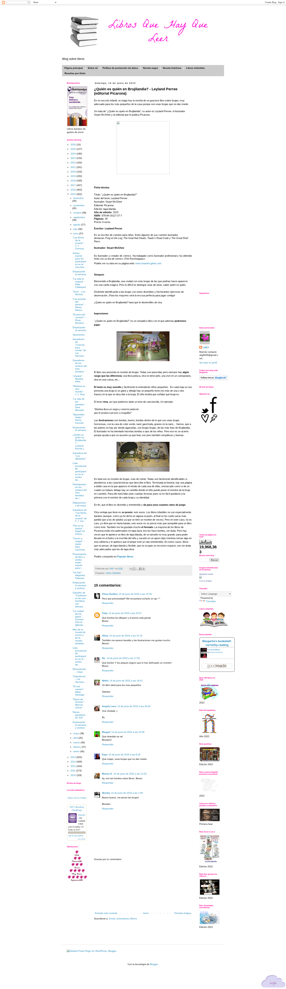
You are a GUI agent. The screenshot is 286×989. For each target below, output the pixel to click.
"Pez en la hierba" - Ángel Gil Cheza (79, 529)
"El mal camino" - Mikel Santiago (79, 690)
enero (76, 751)
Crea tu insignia (205, 581)
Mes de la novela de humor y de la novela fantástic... (79, 636)
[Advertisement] (143, 886)
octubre (77, 212)
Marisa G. (107, 773)
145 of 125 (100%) (75, 836)
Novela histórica (172, 68)
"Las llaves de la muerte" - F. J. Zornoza (79, 243)
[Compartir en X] (137, 568)
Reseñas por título (75, 73)
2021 (73, 167)
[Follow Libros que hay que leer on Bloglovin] (213, 379)
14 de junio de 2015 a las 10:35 (135, 594)
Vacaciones (79, 334)
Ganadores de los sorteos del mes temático (80, 366)
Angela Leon (109, 706)
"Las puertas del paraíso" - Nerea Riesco (79, 304)
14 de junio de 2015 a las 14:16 (125, 635)
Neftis (105, 680)
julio (75, 229)
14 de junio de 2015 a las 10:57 (125, 613)
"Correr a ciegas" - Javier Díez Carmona (79, 544)
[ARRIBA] (273, 982)
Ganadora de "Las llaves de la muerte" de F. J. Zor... (80, 515)
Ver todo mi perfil (208, 362)
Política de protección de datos (120, 68)
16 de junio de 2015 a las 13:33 (130, 773)
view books (81, 839)
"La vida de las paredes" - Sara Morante (79, 404)
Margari (106, 732)
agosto (77, 224)
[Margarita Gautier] (200, 577)
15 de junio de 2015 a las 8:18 (124, 754)
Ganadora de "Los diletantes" (80, 456)
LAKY (206, 347)
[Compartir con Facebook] (140, 568)
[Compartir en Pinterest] (143, 568)
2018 (73, 180)
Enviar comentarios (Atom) (123, 918)
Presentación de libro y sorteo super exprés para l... (79, 561)
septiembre (79, 217)
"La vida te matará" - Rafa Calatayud (79, 282)
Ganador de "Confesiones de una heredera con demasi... (80, 599)
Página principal (73, 68)
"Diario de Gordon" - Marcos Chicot (79, 703)
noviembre (78, 205)
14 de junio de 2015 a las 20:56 (133, 706)
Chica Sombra (110, 594)
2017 (73, 185)
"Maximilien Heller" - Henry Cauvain (79, 418)
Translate (211, 601)
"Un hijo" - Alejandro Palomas (79, 575)
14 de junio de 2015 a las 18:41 (126, 680)
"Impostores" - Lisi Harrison (79, 679)
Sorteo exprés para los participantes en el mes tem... (79, 260)
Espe (105, 754)
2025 (73, 149)
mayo (76, 733)
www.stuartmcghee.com (148, 263)
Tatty (105, 613)
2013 (73, 761)
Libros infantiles (195, 68)
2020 (73, 171)
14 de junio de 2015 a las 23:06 (127, 732)
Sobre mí (93, 68)
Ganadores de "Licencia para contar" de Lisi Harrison (79, 347)
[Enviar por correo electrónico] (131, 568)
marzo (77, 742)
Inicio (146, 913)
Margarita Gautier (206, 574)
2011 (73, 770)
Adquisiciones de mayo (79, 504)
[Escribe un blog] (134, 568)
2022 (73, 162)
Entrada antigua (182, 913)
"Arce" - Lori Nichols (79, 293)
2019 (73, 176)
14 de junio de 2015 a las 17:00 (123, 658)
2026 (73, 144)
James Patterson (216, 652)
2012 (73, 766)
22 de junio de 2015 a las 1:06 (127, 793)
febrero (77, 747)
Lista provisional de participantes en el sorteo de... (79, 471)
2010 (73, 775)
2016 (73, 189)
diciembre (78, 198)
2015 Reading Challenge (77, 808)
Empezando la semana (79, 273)
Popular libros (125, 556)
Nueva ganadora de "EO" (79, 715)
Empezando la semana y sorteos (79, 585)
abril (75, 737)
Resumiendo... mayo (80, 670)
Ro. (104, 658)
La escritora (214, 649)
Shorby (106, 793)
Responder (108, 603)
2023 (73, 158)
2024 (73, 153)
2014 (73, 757)
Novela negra (150, 68)
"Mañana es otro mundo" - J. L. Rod (79, 390)
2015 (73, 194)
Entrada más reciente (106, 913)
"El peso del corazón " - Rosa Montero (80, 318)
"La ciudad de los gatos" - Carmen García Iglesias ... (79, 618)
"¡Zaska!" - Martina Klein (78, 379)
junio (76, 233)
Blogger (154, 964)
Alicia (105, 635)
